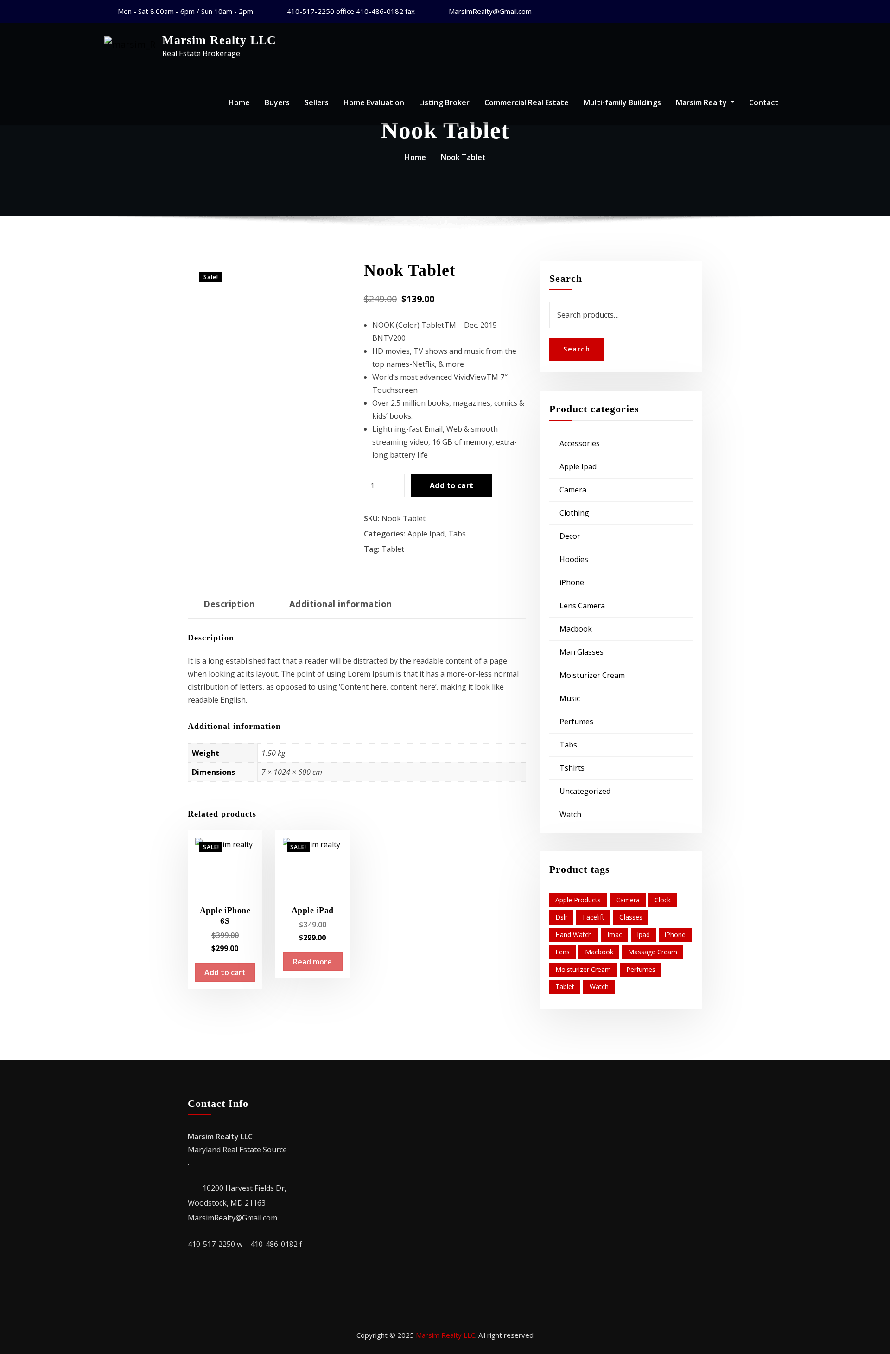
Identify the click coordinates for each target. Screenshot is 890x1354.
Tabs (457, 534)
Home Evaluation (373, 102)
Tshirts (572, 768)
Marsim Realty (702, 102)
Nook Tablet (463, 157)
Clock (663, 899)
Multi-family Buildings (622, 102)
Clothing (574, 513)
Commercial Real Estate (526, 102)
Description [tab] (228, 603)
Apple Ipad (426, 534)
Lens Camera (582, 605)
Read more (312, 962)
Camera (572, 490)
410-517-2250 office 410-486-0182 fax (351, 11)
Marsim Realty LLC (219, 40)
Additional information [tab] (340, 603)
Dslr (561, 917)
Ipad (643, 934)
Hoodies (573, 559)
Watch (570, 814)
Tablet (392, 549)
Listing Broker (444, 102)
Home (239, 102)
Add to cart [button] (225, 972)
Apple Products (578, 899)
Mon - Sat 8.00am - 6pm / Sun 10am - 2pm (185, 11)
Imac (614, 934)
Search (576, 348)
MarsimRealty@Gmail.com (490, 11)
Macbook (575, 629)
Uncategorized (584, 791)
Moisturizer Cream (592, 675)
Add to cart (452, 485)
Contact (763, 102)
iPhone (571, 582)
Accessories (579, 443)
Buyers (277, 102)
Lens (562, 951)
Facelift (593, 917)
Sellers (317, 102)
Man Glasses (581, 652)
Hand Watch (573, 934)
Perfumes (576, 721)
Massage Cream (652, 951)
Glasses (630, 917)
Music (569, 698)
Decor (569, 536)
